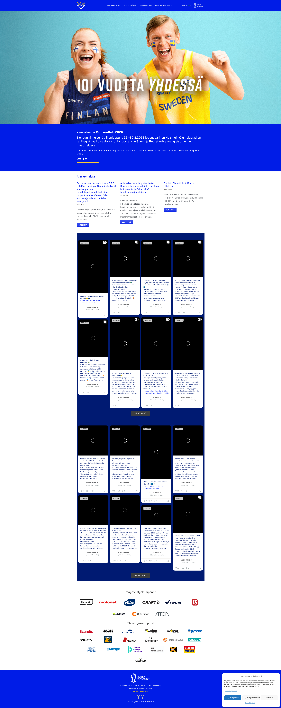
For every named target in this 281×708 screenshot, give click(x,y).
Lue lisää (83, 225)
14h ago (160, 307)
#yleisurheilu (85, 301)
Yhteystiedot (166, 5)
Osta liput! (82, 158)
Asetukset (269, 697)
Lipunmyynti (111, 5)
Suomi (184, 5)
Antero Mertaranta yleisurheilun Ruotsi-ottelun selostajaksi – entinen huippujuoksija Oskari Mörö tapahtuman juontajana (140, 188)
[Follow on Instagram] (142, 697)
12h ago (129, 307)
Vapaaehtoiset (146, 5)
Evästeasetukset (147, 701)
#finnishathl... (164, 393)
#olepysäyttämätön (160, 391)
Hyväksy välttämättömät (251, 697)
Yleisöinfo (132, 5)
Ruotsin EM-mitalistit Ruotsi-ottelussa (179, 185)
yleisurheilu (89, 309)
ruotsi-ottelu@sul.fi (140, 691)
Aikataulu (122, 5)
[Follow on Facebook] (138, 697)
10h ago (129, 485)
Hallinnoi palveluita (231, 691)
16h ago (129, 555)
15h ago (97, 555)
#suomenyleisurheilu (87, 303)
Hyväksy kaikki (233, 697)
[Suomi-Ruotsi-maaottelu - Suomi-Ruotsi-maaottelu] (81, 5)
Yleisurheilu (92, 307)
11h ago (97, 309)
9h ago (97, 485)
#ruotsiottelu (95, 301)
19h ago (192, 307)
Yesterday (130, 400)
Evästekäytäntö (250, 703)
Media (156, 5)
